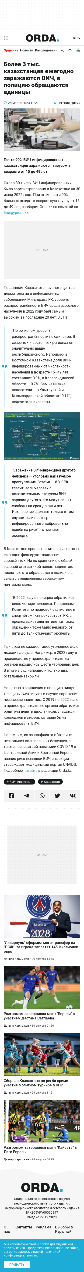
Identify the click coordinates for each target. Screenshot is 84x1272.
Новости (26, 50)
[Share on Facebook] (11, 796)
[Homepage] (42, 38)
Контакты (23, 1227)
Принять (16, 1264)
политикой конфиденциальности (32, 1253)
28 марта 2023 (19, 103)
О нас (7, 1229)
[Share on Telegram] (26, 796)
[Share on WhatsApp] (42, 796)
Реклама (43, 1227)
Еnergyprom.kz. (16, 212)
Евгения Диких (68, 103)
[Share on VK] (72, 796)
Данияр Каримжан (16, 959)
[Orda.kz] (42, 1194)
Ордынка (11, 50)
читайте (31, 770)
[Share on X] (57, 796)
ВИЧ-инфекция (21, 782)
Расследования (47, 50)
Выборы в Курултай (64, 1229)
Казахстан (52, 782)
